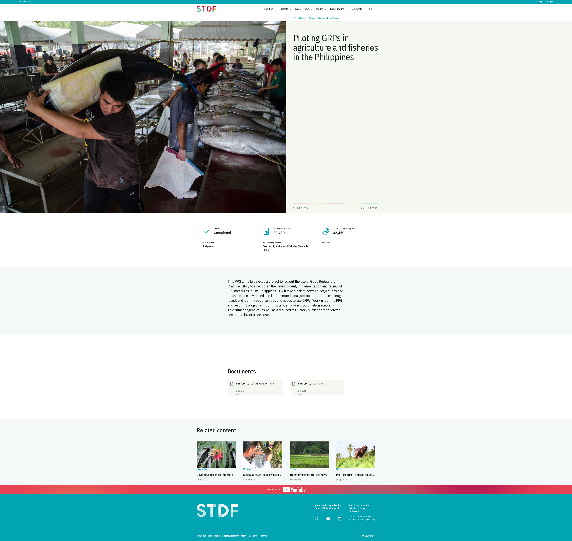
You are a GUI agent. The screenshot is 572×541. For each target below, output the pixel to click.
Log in (550, 2)
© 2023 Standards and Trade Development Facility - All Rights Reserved (232, 536)
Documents (356, 8)
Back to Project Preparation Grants (319, 18)
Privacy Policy (367, 536)
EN (19, 2)
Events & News (302, 8)
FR (24, 2)
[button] (255, 387)
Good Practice (337, 8)
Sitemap (539, 2)
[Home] (206, 9)
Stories (319, 8)
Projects (284, 8)
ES (29, 2)
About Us (268, 8)
